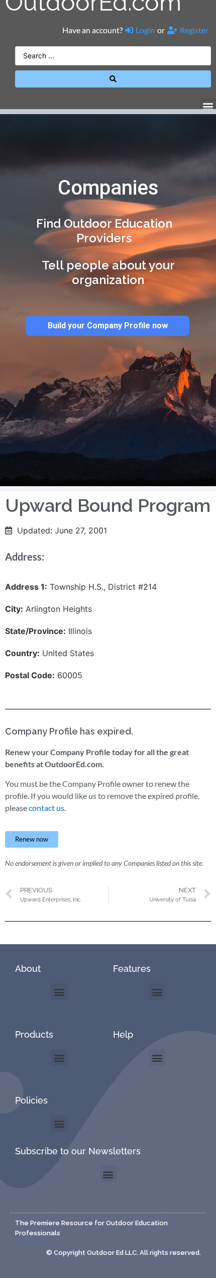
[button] (207, 106)
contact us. (47, 807)
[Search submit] (113, 78)
